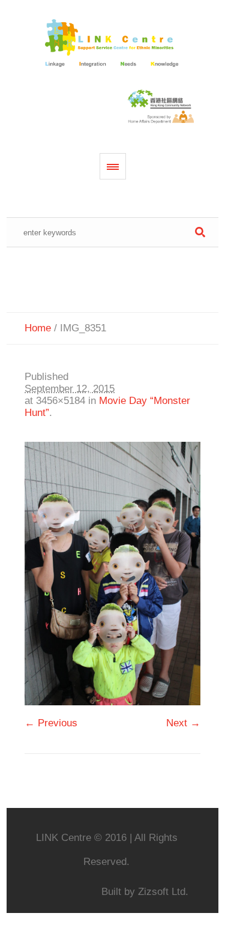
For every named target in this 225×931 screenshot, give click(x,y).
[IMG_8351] (112, 573)
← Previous (51, 723)
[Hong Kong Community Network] (112, 43)
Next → (183, 723)
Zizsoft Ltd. (163, 891)
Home (38, 328)
